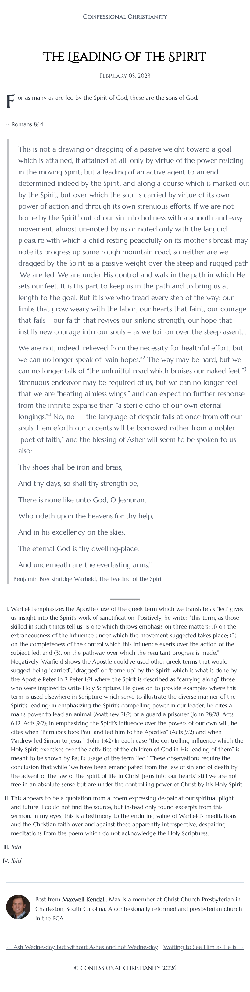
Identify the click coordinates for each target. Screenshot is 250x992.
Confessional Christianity (125, 17)
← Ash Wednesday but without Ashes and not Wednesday (82, 947)
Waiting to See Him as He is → (203, 947)
